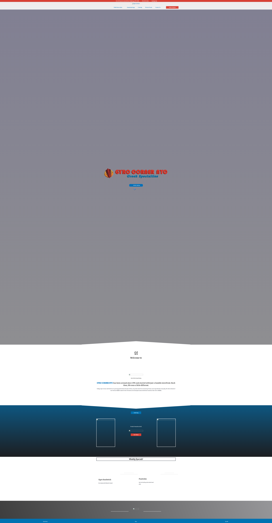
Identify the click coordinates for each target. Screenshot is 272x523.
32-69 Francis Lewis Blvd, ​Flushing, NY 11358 (127, 1)
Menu (136, 521)
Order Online (45, 521)
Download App (131, 7)
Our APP (226, 521)
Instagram (154, 1)
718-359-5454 (145, 1)
